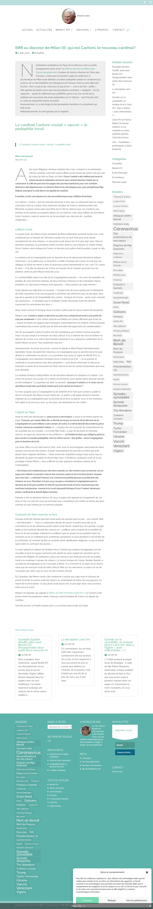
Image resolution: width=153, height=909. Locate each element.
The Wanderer (122, 410)
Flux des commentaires (92, 765)
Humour (118, 316)
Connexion (86, 758)
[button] (147, 872)
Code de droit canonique (60, 760)
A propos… (102, 30)
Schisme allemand (121, 389)
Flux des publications (91, 762)
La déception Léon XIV (75, 639)
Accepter (87, 900)
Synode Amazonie (120, 403)
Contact (119, 30)
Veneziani (121, 446)
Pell (129, 361)
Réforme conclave (120, 384)
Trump (118, 423)
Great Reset (121, 302)
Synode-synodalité (121, 395)
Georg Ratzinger (120, 298)
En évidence (118, 177)
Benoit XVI (63, 30)
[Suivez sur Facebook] (144, 2)
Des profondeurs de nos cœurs (122, 237)
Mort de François (118, 350)
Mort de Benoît (119, 342)
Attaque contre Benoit (122, 217)
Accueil (27, 30)
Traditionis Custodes (118, 417)
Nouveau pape (119, 182)
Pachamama (118, 357)
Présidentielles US (122, 368)
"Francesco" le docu (121, 197)
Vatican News (55, 806)
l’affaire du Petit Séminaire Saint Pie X (66, 593)
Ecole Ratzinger (119, 173)
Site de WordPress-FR (91, 769)
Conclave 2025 (121, 224)
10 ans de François (120, 206)
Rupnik (116, 379)
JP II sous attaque (121, 331)
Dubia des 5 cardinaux (118, 255)
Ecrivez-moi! (117, 772)
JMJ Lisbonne (119, 326)
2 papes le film (119, 201)
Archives (82, 30)
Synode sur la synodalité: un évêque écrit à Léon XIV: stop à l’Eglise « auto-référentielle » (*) (119, 645)
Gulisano (119, 312)
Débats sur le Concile (119, 264)
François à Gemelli (119, 286)
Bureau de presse (57, 788)
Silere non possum (24, 156)
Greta (115, 307)
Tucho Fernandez (120, 430)
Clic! (49, 741)
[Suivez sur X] (150, 2)
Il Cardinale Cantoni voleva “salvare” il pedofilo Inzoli (45, 144)
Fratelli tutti (118, 293)
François (53, 795)
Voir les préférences (136, 900)
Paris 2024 (118, 361)
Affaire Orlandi (118, 211)
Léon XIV (53, 802)
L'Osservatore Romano (59, 799)
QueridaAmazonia (120, 375)
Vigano (118, 451)
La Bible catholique (58, 770)
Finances (117, 280)
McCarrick (117, 335)
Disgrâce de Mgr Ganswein (122, 247)
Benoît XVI (117, 168)
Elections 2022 (119, 275)
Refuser (112, 900)
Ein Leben (118, 270)
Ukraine (118, 436)
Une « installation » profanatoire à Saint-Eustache (122, 146)
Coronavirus (125, 229)
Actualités (44, 30)
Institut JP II (118, 321)
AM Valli (23, 160)
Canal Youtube (56, 792)
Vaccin (118, 441)
